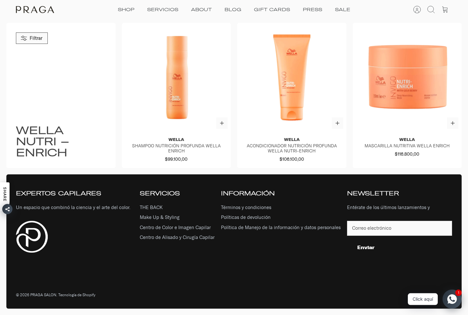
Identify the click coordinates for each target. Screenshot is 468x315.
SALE (342, 9)
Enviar (366, 247)
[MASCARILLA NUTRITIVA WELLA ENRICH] (407, 77)
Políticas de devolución (246, 217)
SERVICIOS (162, 9)
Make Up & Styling (160, 217)
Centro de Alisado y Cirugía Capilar (177, 237)
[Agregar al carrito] (222, 123)
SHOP (126, 9)
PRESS (312, 9)
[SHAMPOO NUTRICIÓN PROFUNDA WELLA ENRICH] (176, 77)
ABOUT (201, 9)
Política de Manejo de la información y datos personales (281, 227)
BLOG (232, 9)
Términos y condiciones (246, 207)
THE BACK (151, 207)
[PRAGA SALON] (35, 9)
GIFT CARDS (272, 9)
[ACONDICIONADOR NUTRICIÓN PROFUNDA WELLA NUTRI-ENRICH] (291, 77)
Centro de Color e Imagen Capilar (175, 227)
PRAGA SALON (43, 295)
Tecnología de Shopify (77, 295)
